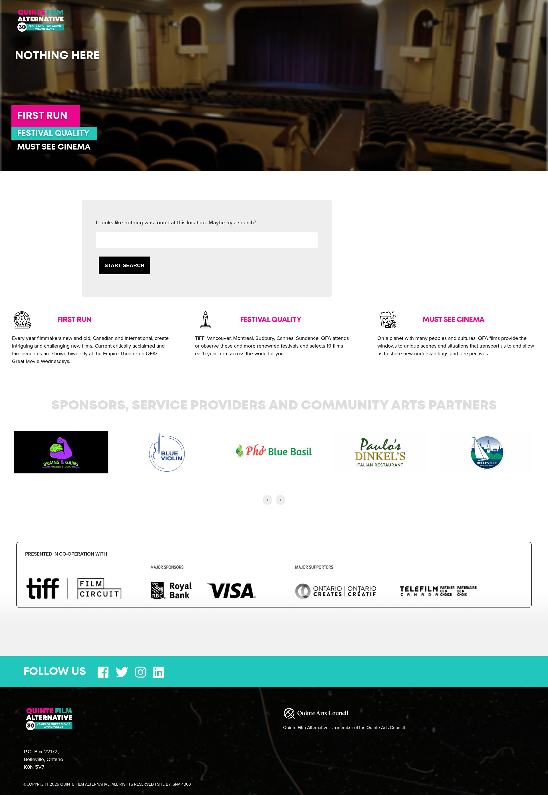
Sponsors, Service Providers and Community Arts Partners (274, 406)
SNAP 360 (182, 784)
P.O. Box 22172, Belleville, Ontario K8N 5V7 (43, 759)
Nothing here (57, 55)
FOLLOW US (54, 671)
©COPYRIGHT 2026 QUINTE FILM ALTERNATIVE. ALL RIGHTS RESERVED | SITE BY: (107, 784)
